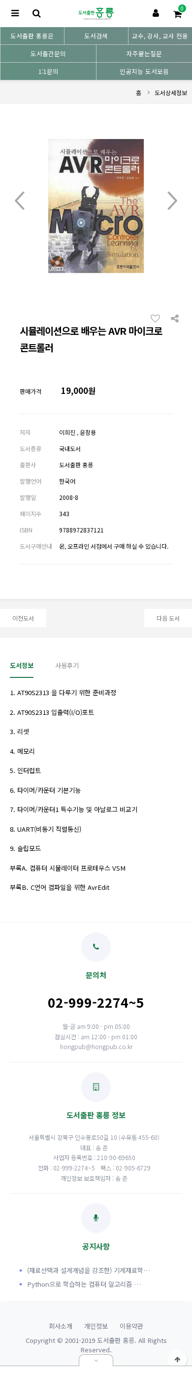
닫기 (96, 1360)
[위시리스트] (158, 318)
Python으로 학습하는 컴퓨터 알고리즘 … (84, 1284)
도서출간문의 (48, 53)
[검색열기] (36, 13)
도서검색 (96, 35)
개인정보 (96, 1326)
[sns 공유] (174, 317)
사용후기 (67, 665)
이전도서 (23, 618)
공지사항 (96, 1245)
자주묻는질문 (144, 53)
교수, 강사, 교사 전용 (160, 35)
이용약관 (131, 1326)
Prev (20, 201)
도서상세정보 (171, 92)
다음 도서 (168, 618)
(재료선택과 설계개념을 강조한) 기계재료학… (88, 1270)
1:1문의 (48, 71)
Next (172, 201)
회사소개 (60, 1326)
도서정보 (21, 665)
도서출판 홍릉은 (32, 35)
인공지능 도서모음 (144, 71)
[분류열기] (15, 13)
